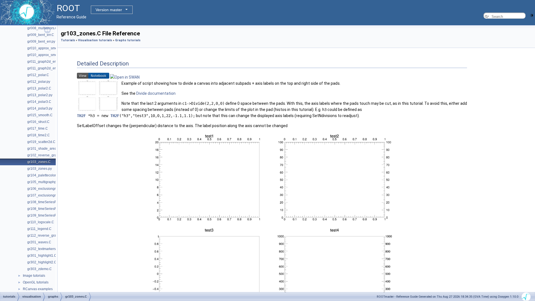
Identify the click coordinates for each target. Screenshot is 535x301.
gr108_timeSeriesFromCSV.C (49, 202)
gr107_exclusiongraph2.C (47, 195)
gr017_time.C (37, 128)
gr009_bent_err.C (40, 35)
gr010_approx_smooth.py (46, 55)
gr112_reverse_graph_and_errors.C (54, 235)
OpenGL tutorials (35, 282)
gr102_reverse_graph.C (45, 155)
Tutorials (68, 40)
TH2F (81, 115)
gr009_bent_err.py (41, 41)
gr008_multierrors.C (42, 28)
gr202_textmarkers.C (43, 249)
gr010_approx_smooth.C (46, 48)
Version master (109, 10)
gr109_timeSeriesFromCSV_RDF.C (54, 215)
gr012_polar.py (38, 82)
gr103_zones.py (39, 169)
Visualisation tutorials (95, 40)
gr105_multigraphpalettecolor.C (51, 182)
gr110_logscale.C (40, 222)
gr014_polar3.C (39, 102)
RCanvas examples (38, 289)
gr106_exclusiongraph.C (46, 189)
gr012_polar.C (38, 75)
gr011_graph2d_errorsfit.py (48, 68)
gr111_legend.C (39, 229)
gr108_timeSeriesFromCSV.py (50, 209)
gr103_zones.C (39, 162)
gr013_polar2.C (39, 88)
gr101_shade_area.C (43, 149)
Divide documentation (156, 93)
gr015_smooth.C (40, 115)
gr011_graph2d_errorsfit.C (47, 62)
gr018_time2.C (38, 135)
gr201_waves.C (39, 242)
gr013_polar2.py (39, 95)
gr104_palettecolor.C (43, 175)
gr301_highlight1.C (42, 256)
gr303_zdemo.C (39, 269)
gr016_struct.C (38, 122)
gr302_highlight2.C (42, 262)
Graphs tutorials (127, 40)
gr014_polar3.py (39, 108)
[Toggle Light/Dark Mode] (532, 15)
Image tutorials (34, 276)
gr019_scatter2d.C (41, 142)
